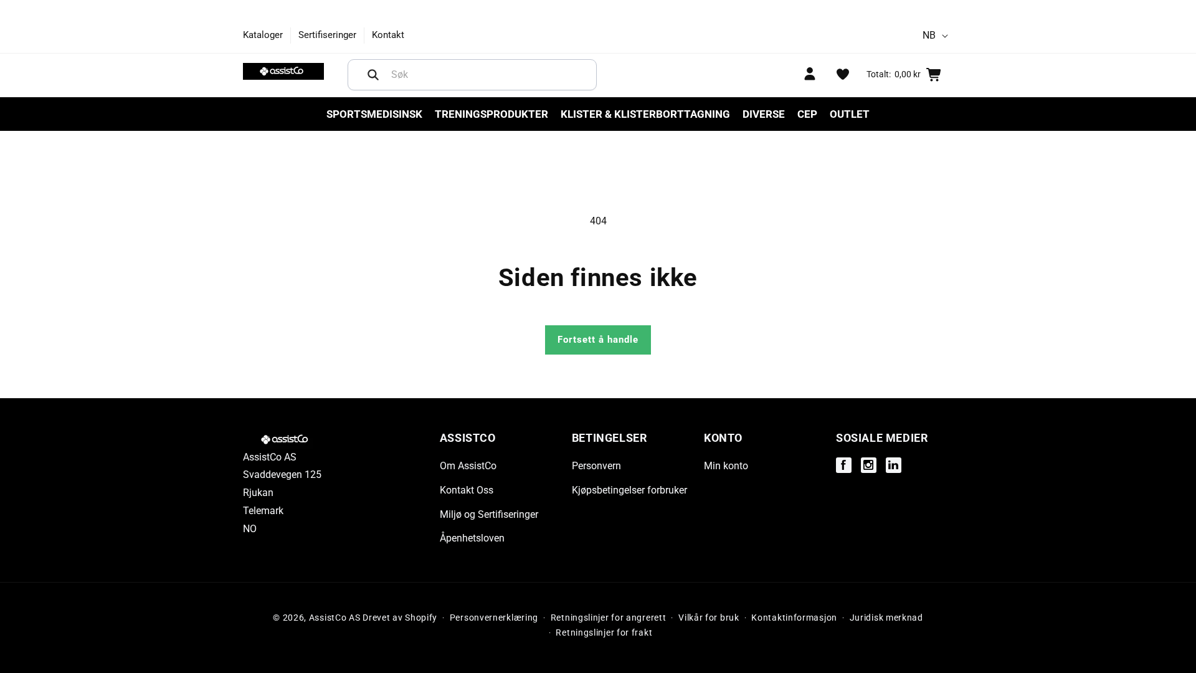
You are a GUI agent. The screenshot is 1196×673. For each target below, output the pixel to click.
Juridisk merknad (886, 618)
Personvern (596, 466)
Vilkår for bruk (708, 618)
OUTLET (850, 114)
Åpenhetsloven (472, 538)
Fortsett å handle (598, 339)
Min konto (726, 466)
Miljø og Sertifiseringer (489, 514)
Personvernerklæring (494, 618)
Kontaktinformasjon (794, 618)
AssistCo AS (335, 618)
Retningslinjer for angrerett (609, 618)
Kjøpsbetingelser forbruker (629, 490)
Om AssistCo (468, 466)
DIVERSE (764, 114)
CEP (807, 114)
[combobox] (472, 74)
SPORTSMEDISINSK (374, 114)
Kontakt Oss (466, 490)
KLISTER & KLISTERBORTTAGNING (645, 114)
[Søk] (373, 74)
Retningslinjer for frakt (604, 632)
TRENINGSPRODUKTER (491, 114)
